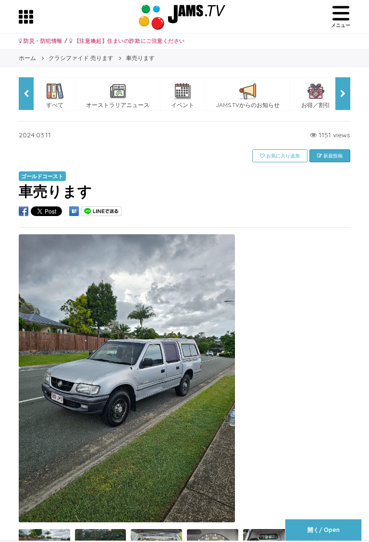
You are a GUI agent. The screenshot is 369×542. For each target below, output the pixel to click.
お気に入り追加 (282, 155)
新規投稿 (332, 156)
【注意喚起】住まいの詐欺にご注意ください (128, 40)
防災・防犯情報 (42, 40)
